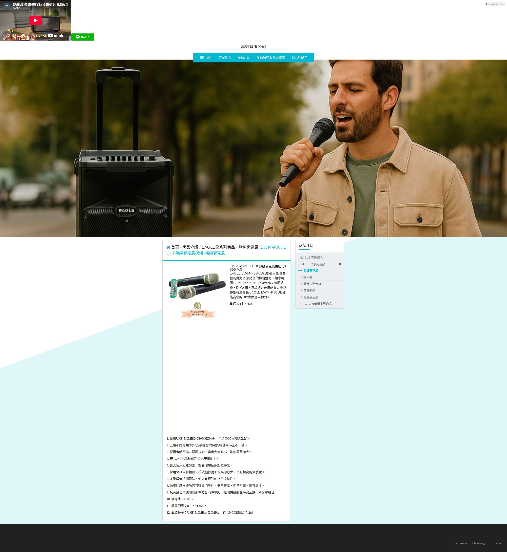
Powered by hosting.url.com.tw (478, 543)
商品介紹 (190, 247)
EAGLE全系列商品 (312, 264)
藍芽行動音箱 (312, 284)
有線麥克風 (310, 297)
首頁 (175, 247)
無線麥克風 (310, 270)
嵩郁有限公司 (253, 46)
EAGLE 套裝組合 (311, 257)
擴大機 (307, 277)
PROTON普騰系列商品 (316, 304)
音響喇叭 (309, 290)
